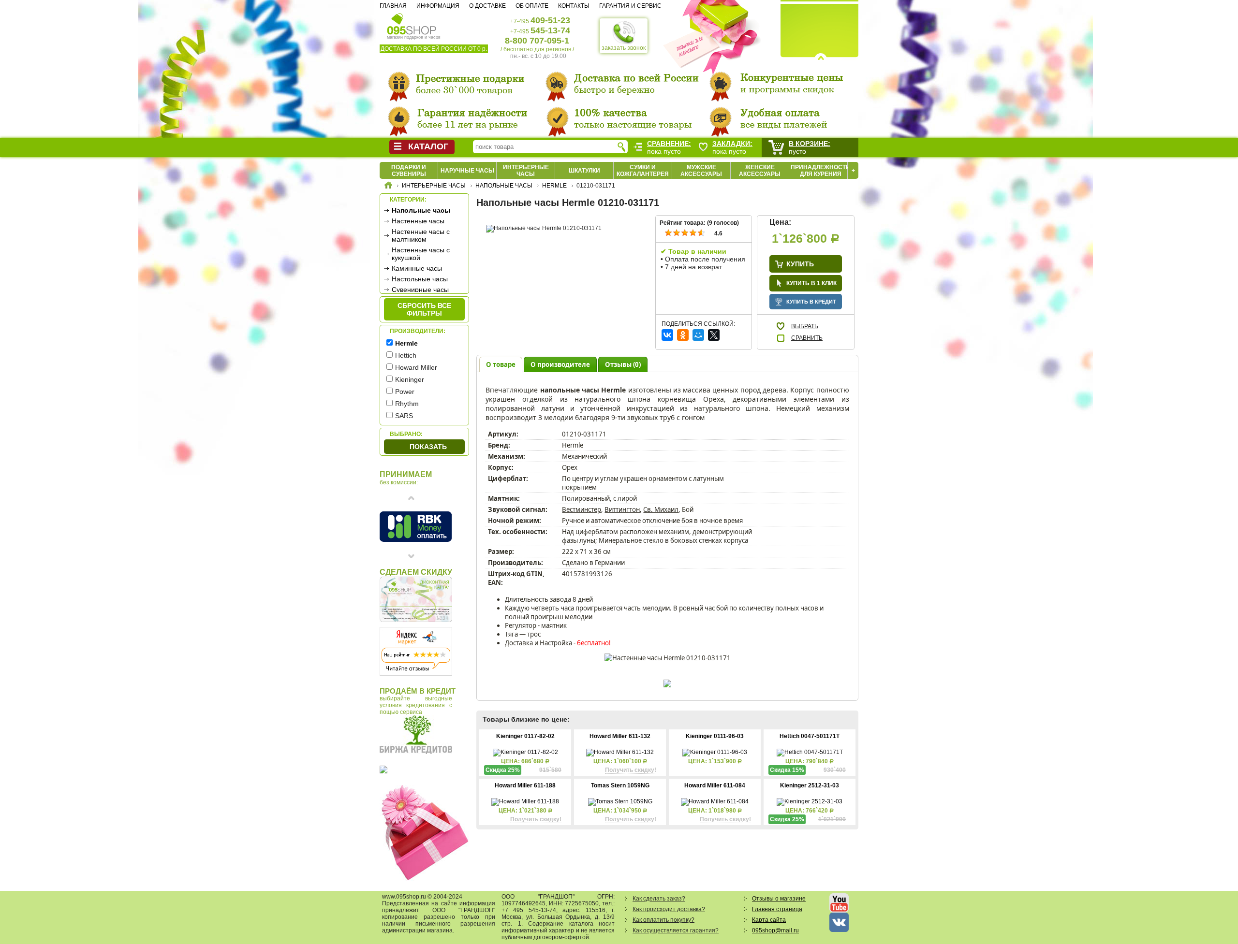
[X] (714, 335)
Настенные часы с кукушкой (421, 253)
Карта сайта (769, 919)
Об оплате (532, 5)
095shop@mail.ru (775, 930)
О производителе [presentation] (560, 364)
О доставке (487, 5)
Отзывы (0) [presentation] (623, 364)
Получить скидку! (630, 770)
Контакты (574, 5)
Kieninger (409, 379)
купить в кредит (811, 302)
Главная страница (777, 909)
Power (404, 391)
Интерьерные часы (526, 170)
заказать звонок (624, 47)
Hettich (405, 355)
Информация (437, 5)
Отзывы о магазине (779, 898)
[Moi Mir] (698, 335)
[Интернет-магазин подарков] (388, 186)
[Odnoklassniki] (683, 335)
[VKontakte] (667, 335)
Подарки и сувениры (408, 170)
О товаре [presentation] (501, 364)
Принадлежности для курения (820, 170)
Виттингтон (622, 509)
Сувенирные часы (420, 289)
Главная (393, 5)
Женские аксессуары (760, 170)
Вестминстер (581, 509)
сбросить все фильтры (424, 309)
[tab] (500, 364)
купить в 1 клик (811, 283)
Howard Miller (416, 367)
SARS (404, 416)
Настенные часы (418, 221)
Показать (428, 446)
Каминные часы (417, 268)
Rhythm (407, 403)
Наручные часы (467, 170)
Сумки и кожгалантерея (643, 170)
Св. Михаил (660, 509)
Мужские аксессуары (701, 170)
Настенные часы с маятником (421, 235)
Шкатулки (584, 170)
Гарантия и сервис (630, 5)
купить (800, 264)
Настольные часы (420, 279)
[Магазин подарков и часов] (412, 23)
